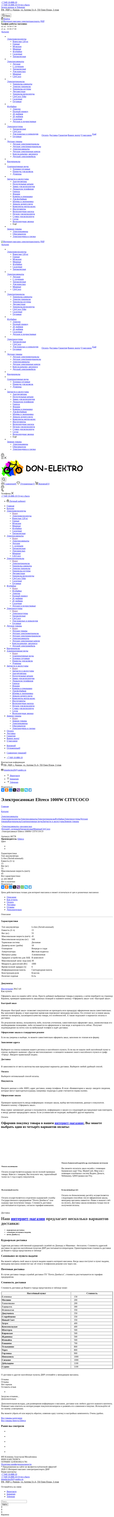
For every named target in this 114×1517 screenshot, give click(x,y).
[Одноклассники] (6, 790)
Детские (5, 829)
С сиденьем (14, 829)
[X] (14, 790)
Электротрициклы (21, 563)
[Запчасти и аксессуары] (24, 176)
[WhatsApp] (22, 790)
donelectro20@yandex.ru (15, 770)
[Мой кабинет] (2, 455)
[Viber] (18, 790)
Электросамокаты (20, 541)
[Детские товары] (24, 139)
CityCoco (46, 829)
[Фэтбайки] (24, 104)
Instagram (14, 779)
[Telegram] (30, 790)
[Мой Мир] (10, 790)
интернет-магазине (69, 1123)
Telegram (14, 782)
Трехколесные (26, 829)
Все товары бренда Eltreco (13, 1420)
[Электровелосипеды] (24, 36)
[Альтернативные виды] (24, 164)
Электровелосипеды (22, 516)
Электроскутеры (20, 613)
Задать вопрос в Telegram (13, 7)
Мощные (37, 829)
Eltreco (21, 839)
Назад (15, 513)
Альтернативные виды (23, 656)
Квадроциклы (14, 821)
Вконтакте (15, 775)
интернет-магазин (28, 1218)
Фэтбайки (17, 591)
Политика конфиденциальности (16, 1464)
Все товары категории (11, 1418)
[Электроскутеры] (24, 124)
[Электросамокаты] (24, 59)
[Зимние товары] (24, 226)
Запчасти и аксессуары (23, 671)
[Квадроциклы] (24, 159)
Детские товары (19, 631)
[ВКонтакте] (2, 790)
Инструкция (7, 989)
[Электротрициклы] (24, 79)
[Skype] (26, 790)
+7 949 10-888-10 (9, 2)
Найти (4, 1504)
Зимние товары (19, 721)
